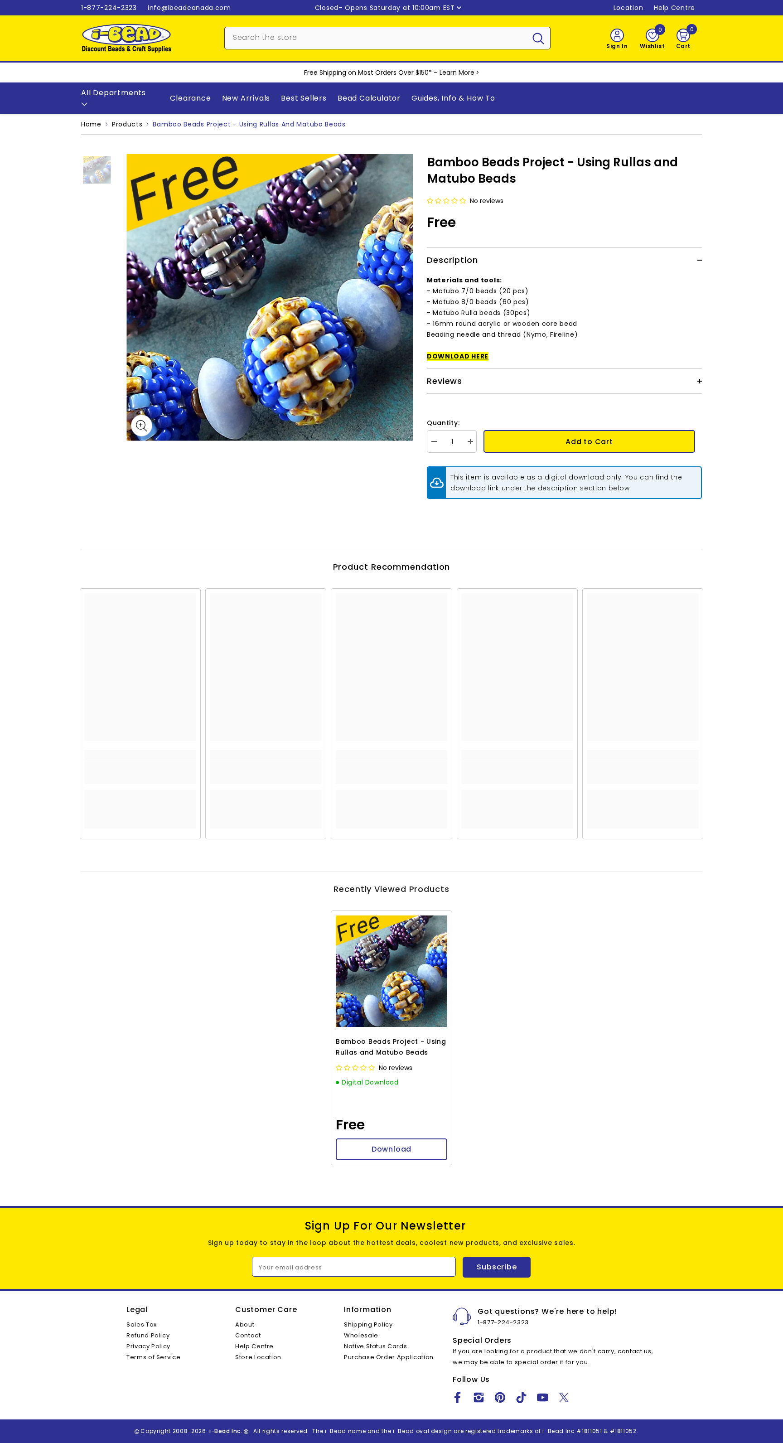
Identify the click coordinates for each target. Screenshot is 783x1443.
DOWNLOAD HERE (457, 356)
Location (628, 7)
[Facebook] (457, 1397)
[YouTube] (542, 1397)
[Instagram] (478, 1397)
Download (391, 1149)
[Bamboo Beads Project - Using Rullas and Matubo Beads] (391, 971)
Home (91, 124)
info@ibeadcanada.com (189, 7)
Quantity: (443, 422)
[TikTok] (521, 1397)
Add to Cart (589, 441)
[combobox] (376, 37)
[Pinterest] (500, 1397)
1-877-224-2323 (109, 7)
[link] (140, 772)
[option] (269, 297)
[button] (447, 200)
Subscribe (497, 1267)
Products (127, 124)
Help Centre (674, 7)
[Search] (387, 38)
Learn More (457, 72)
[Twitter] (564, 1397)
